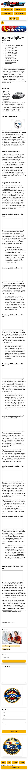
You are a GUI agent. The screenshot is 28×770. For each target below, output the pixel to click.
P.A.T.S (12, 587)
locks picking (11, 353)
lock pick (7, 257)
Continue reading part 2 (8, 622)
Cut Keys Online (7, 13)
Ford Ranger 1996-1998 (11, 52)
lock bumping (20, 402)
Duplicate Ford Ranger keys (12, 60)
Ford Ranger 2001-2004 (11, 55)
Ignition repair (8, 63)
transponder (18, 162)
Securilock (8, 157)
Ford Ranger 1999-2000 (11, 54)
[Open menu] (2, 22)
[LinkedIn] (14, 18)
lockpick (4, 141)
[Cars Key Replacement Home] (13, 4)
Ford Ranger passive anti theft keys (14, 45)
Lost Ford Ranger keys (10, 62)
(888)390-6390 (15, 767)
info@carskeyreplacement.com (11, 646)
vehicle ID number (7, 610)
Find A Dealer (20, 9)
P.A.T (14, 435)
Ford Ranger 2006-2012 (11, 58)
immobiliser (5, 161)
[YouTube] (10, 18)
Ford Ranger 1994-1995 (11, 50)
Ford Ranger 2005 (9, 57)
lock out (17, 304)
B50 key (15, 236)
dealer (20, 505)
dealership (7, 189)
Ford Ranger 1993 (9, 49)
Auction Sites (20, 13)
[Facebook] (17, 18)
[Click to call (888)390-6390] (14, 28)
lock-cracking (20, 554)
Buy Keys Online (7, 9)
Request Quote (14, 731)
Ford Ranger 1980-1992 (11, 47)
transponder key (6, 99)
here (8, 441)
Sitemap (22, 762)
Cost (9, 762)
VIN (23, 240)
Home (3, 762)
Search (14, 661)
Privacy (15, 762)
